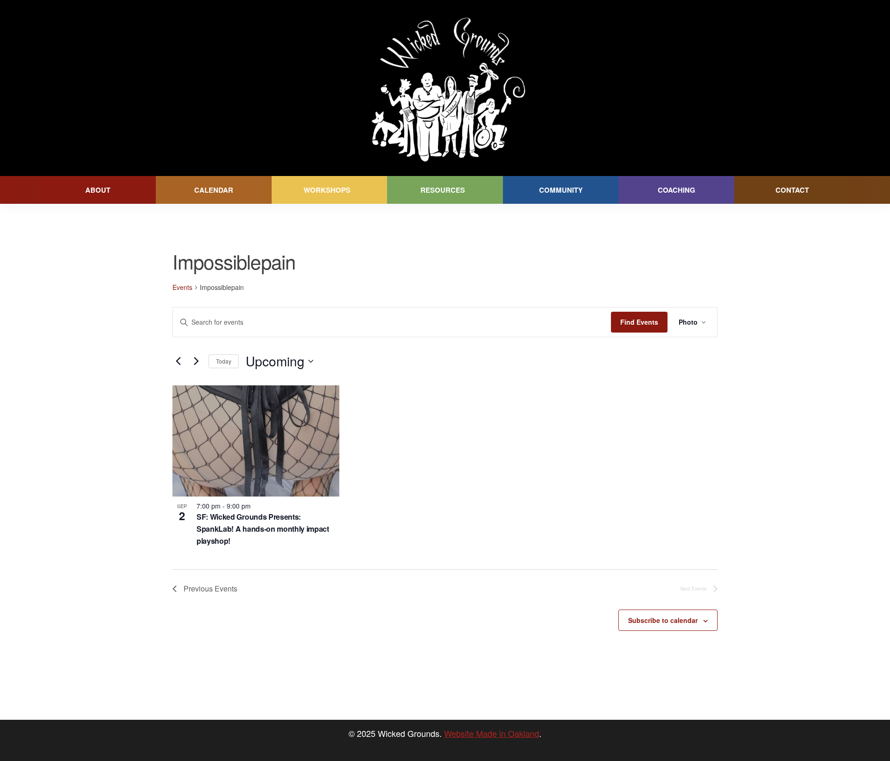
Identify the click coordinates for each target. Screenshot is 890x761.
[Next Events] (196, 361)
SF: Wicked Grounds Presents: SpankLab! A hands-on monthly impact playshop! (263, 528)
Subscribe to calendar (663, 620)
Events (182, 287)
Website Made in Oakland (491, 733)
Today (223, 361)
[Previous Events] (178, 361)
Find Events (639, 322)
